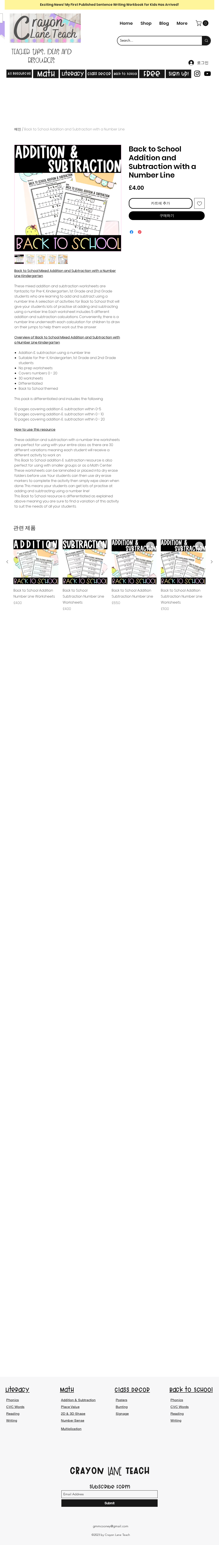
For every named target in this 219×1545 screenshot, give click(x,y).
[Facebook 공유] (131, 232)
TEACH (135, 1470)
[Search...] (206, 40)
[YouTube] (207, 74)
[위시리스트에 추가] (199, 203)
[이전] (7, 561)
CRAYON (88, 1470)
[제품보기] (35, 562)
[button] (203, 23)
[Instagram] (197, 74)
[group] (109, 578)
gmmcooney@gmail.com (110, 1526)
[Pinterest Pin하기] (139, 232)
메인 (17, 129)
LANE (114, 1471)
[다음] (211, 561)
